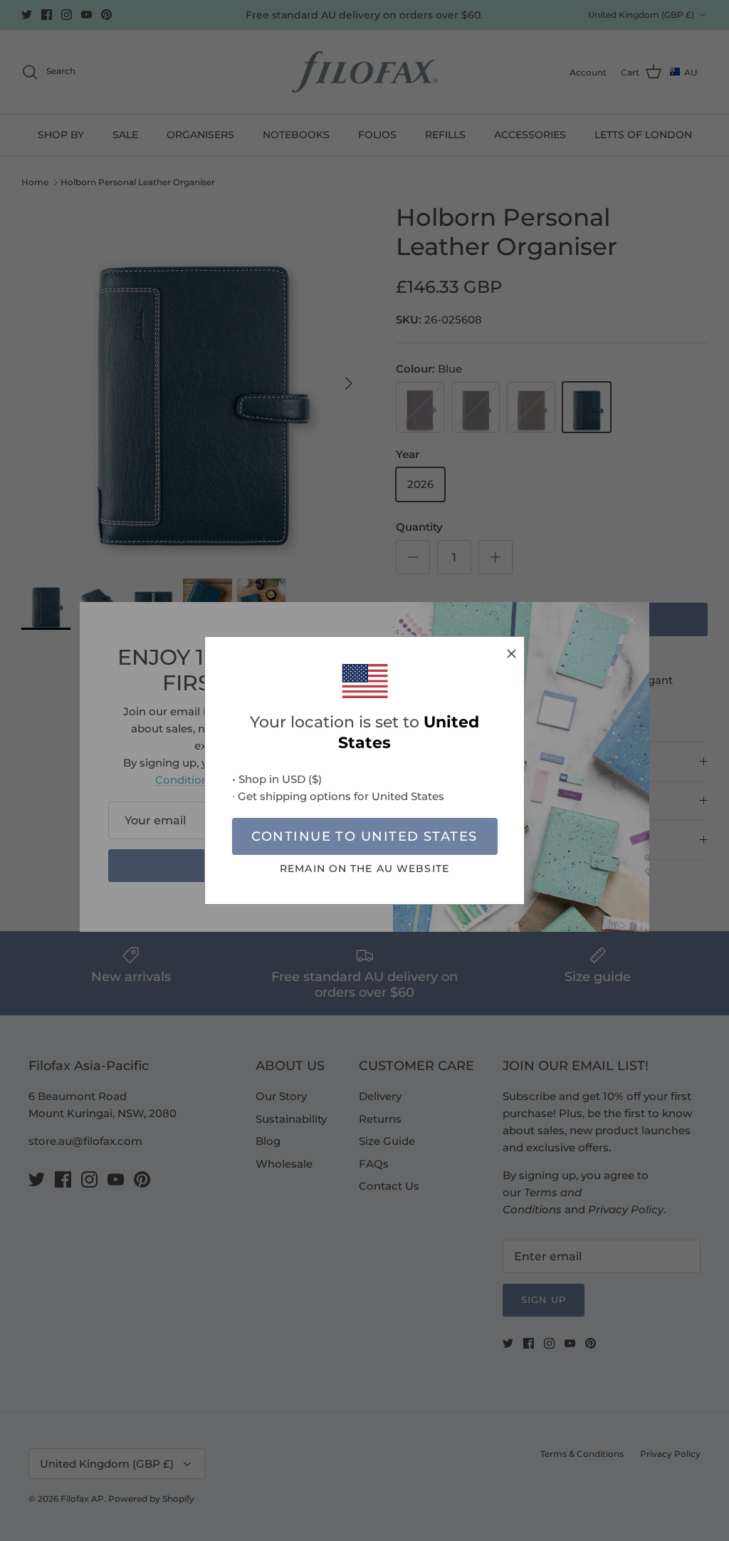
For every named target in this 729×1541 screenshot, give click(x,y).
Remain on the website (364, 868)
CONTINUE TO (364, 836)
